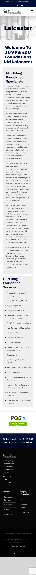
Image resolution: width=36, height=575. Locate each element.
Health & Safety (24, 506)
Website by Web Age (18, 546)
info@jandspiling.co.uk (24, 1)
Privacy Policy (26, 512)
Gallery (6, 510)
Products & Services (8, 498)
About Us (24, 499)
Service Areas (9, 505)
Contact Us (7, 482)
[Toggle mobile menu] (32, 11)
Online (22, 442)
